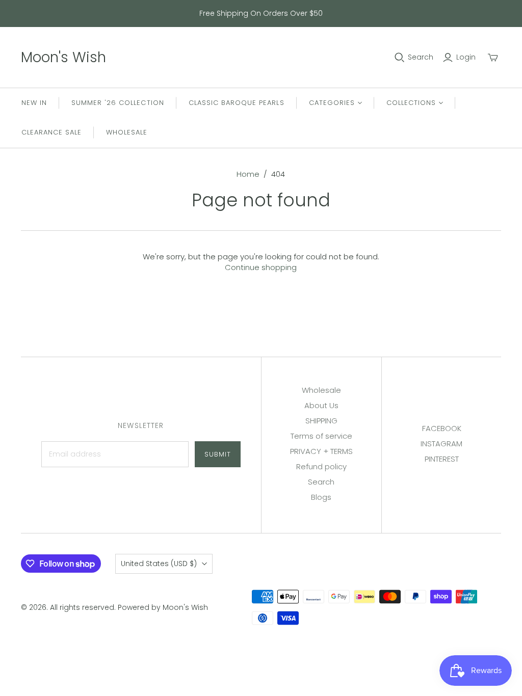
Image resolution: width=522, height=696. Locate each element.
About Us (321, 405)
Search (420, 57)
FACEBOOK (441, 428)
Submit (217, 454)
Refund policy (321, 466)
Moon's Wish (63, 57)
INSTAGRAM (441, 443)
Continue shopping (261, 267)
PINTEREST (442, 458)
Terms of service (321, 436)
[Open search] (400, 57)
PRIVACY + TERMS (321, 451)
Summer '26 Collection (117, 103)
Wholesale (126, 132)
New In (34, 103)
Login (466, 57)
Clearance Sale (51, 132)
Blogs (321, 497)
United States (159, 563)
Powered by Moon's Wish (163, 607)
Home (248, 174)
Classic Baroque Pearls (236, 103)
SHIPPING (321, 420)
